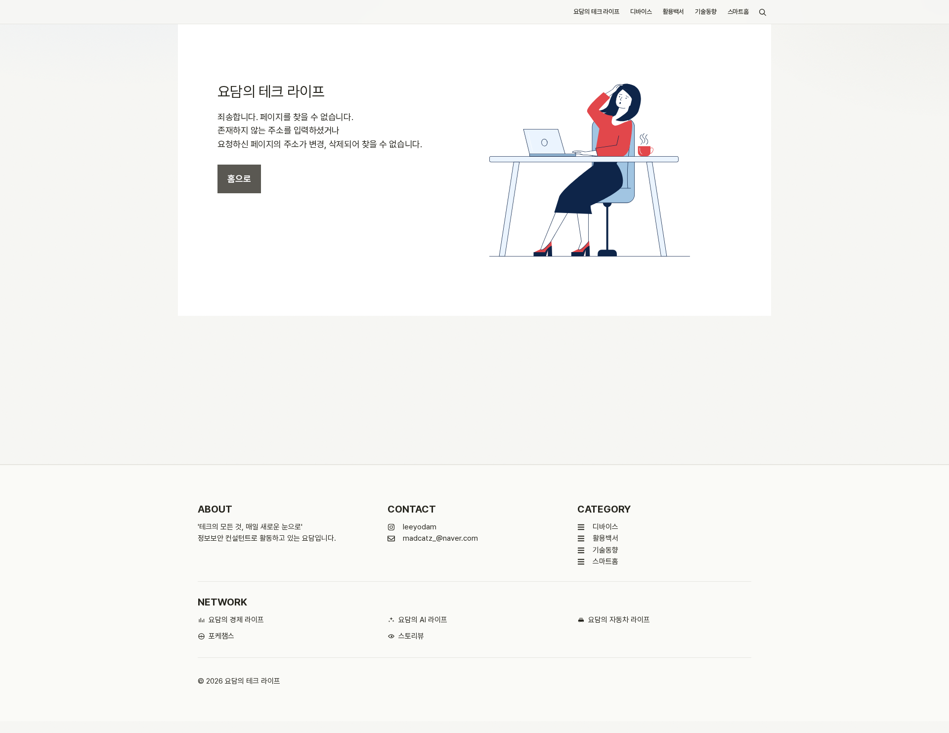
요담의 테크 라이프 (596, 11)
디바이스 (640, 11)
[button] (762, 12)
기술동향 (705, 11)
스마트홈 (738, 11)
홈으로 (239, 178)
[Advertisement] (474, 390)
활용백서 (673, 11)
